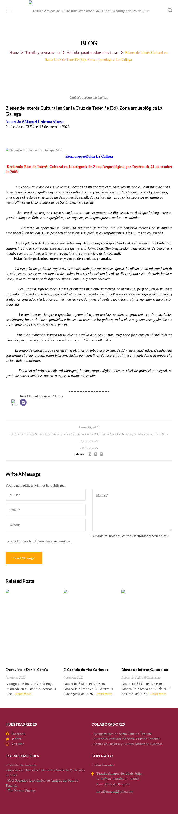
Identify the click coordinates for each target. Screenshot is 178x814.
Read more (23, 694)
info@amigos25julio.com (114, 791)
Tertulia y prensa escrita (42, 52)
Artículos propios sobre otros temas (92, 52)
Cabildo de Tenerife (22, 765)
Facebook (18, 734)
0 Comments (90, 448)
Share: (80, 454)
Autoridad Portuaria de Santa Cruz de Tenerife (126, 739)
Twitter (16, 739)
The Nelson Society (22, 790)
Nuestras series (143, 434)
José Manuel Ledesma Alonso (41, 396)
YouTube (17, 744)
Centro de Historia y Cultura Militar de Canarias (127, 744)
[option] (31, 643)
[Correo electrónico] (23, 402)
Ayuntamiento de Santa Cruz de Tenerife (122, 734)
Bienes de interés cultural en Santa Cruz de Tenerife (96, 434)
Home (14, 52)
